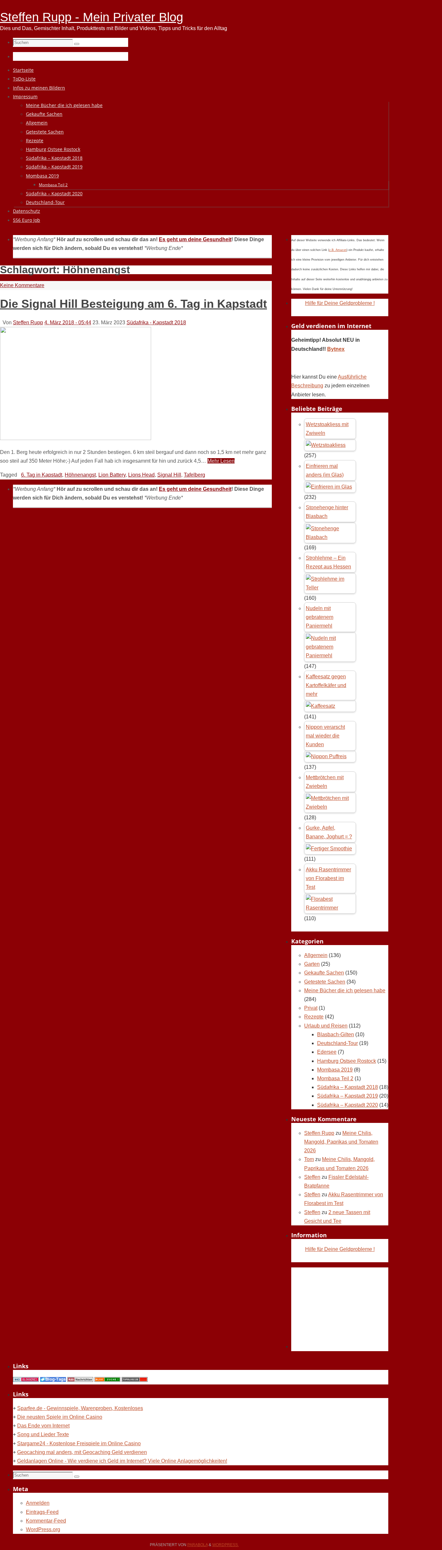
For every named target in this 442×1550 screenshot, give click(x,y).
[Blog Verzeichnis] (107, 1380)
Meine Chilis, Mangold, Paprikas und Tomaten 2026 (341, 1141)
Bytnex (336, 349)
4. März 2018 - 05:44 (67, 322)
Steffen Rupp (28, 322)
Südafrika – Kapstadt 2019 (347, 1096)
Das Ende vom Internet (43, 1425)
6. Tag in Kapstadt (41, 475)
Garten (312, 964)
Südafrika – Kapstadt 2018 (347, 1087)
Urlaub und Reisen (326, 1025)
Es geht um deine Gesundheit (195, 239)
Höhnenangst (80, 475)
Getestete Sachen (324, 982)
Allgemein (315, 955)
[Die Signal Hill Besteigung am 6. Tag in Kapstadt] (75, 438)
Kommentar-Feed (46, 1520)
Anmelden (38, 1503)
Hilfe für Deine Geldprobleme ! (340, 303)
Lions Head (141, 475)
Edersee (327, 1052)
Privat (310, 1008)
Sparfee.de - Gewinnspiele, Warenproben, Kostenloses (80, 1408)
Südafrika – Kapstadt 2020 (347, 1105)
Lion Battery (112, 475)
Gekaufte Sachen (324, 972)
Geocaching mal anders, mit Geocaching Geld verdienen (82, 1452)
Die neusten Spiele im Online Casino (59, 1417)
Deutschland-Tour (337, 1043)
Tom (309, 1159)
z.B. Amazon (338, 250)
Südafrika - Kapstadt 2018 (156, 322)
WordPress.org (43, 1529)
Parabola (197, 1545)
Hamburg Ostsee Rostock (346, 1061)
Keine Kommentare (22, 285)
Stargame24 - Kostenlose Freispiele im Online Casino (79, 1443)
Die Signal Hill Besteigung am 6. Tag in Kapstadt (133, 303)
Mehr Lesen (221, 461)
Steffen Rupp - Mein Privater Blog (91, 17)
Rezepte (314, 1016)
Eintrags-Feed (42, 1512)
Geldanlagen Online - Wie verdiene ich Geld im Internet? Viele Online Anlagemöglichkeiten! (122, 1461)
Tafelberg (194, 475)
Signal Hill (169, 475)
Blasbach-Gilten (335, 1034)
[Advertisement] (339, 1307)
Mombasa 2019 (335, 1069)
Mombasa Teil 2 (335, 1078)
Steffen (312, 1177)
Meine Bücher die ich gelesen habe (344, 990)
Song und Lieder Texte (43, 1434)
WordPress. (225, 1545)
